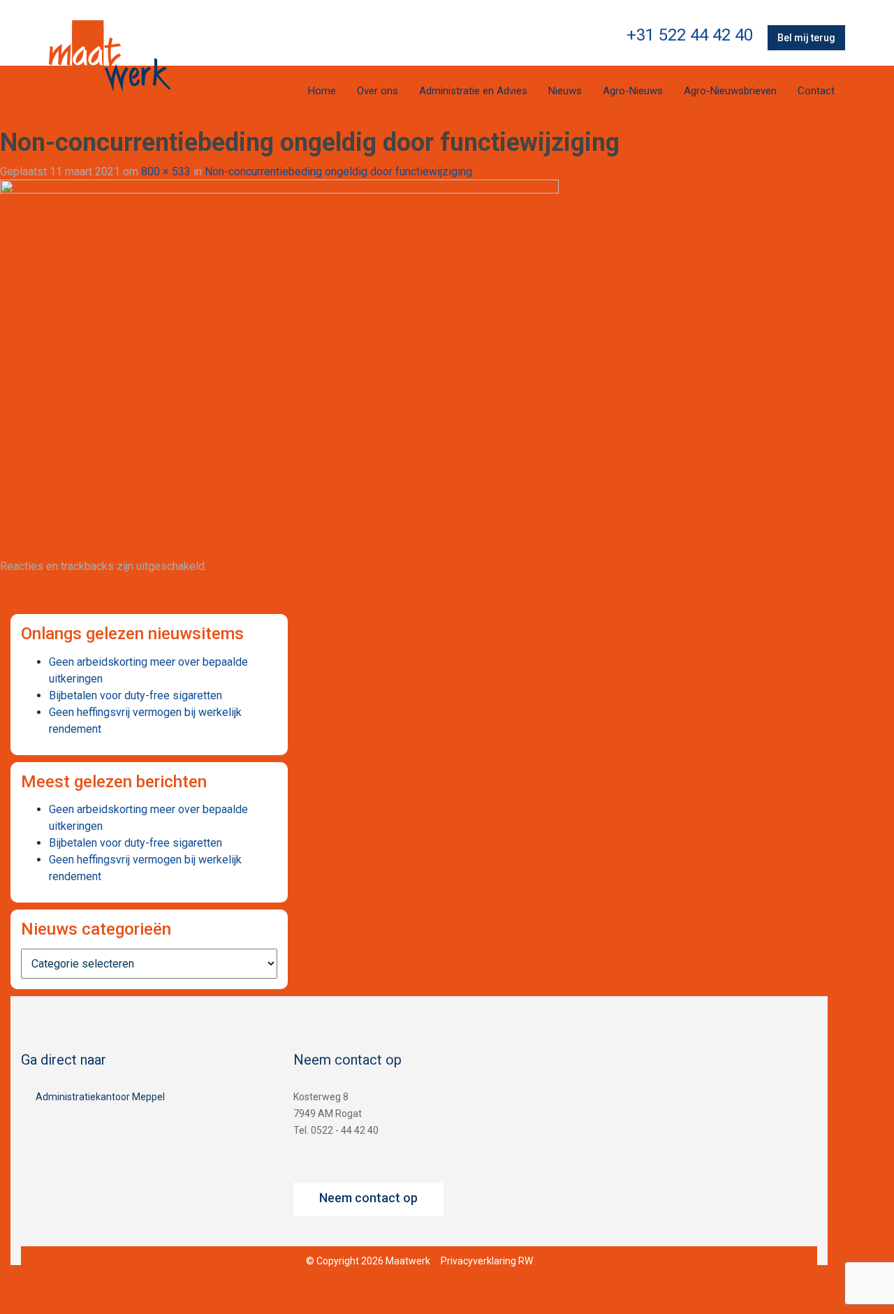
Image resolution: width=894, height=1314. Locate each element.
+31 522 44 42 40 (689, 35)
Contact (816, 91)
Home (322, 91)
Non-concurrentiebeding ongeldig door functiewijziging (338, 171)
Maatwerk (109, 55)
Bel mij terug (806, 37)
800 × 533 (166, 171)
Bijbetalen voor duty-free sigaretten (135, 695)
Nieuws (565, 91)
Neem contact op (368, 1197)
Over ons (377, 91)
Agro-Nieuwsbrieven (730, 91)
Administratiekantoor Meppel (100, 1096)
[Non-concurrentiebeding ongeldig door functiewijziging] (279, 365)
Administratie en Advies (473, 91)
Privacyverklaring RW (487, 1260)
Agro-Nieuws (633, 91)
